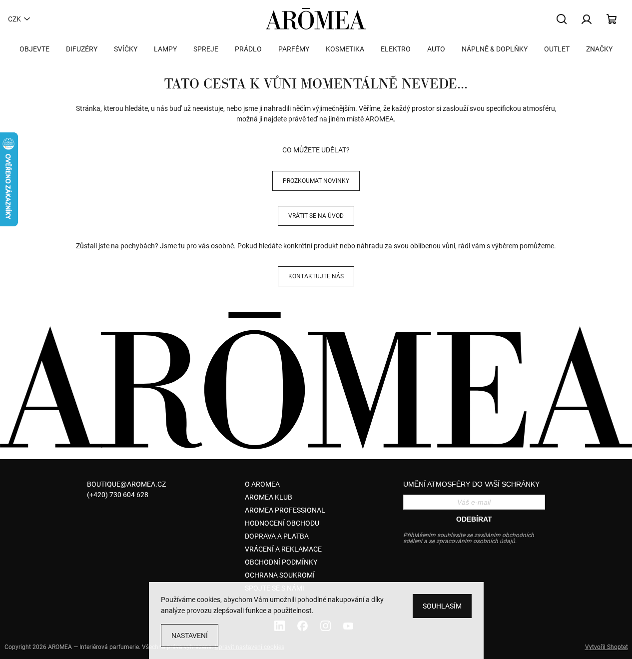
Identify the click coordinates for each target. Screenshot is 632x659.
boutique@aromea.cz (126, 484)
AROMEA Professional (285, 510)
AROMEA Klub (268, 497)
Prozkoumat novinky (316, 180)
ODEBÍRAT (474, 519)
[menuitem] (34, 48)
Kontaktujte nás (316, 276)
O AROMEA (262, 484)
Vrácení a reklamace (283, 549)
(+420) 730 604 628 (117, 495)
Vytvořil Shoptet (606, 647)
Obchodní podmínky (281, 562)
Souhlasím (442, 606)
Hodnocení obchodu (282, 523)
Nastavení (189, 636)
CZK (14, 19)
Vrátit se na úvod (316, 215)
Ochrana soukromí (280, 575)
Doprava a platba (277, 536)
